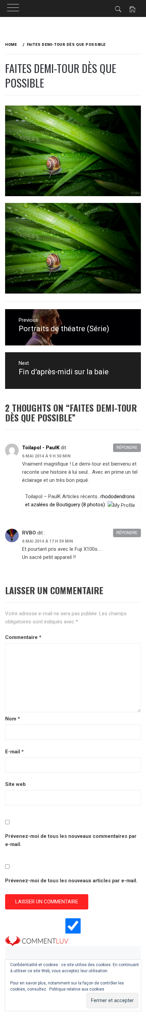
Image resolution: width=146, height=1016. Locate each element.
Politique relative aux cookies (76, 989)
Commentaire (23, 637)
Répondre (127, 447)
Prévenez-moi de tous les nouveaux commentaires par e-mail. (70, 840)
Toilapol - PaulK (40, 448)
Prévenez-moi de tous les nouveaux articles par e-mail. (71, 881)
